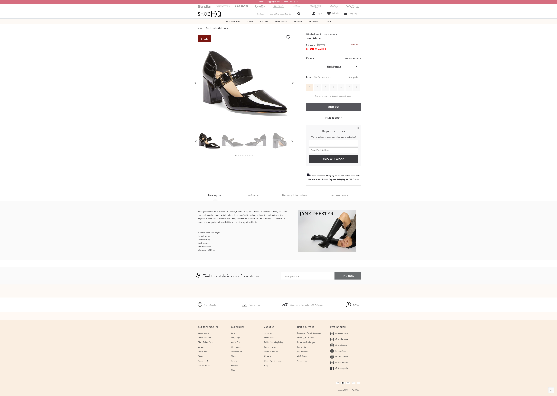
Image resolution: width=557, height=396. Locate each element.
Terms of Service (271, 351)
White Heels (203, 351)
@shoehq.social (341, 333)
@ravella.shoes (341, 362)
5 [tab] (246, 155)
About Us (268, 332)
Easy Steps (235, 337)
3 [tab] (241, 155)
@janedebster (341, 345)
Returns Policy (339, 195)
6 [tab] (248, 155)
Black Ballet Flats (205, 342)
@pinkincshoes (341, 356)
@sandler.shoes (341, 339)
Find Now (348, 276)
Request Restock (333, 159)
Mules (200, 356)
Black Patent (333, 66)
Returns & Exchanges (306, 342)
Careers (267, 356)
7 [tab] (250, 155)
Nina (233, 370)
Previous (193, 82)
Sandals (201, 346)
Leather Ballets (204, 365)
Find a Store (269, 337)
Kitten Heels (203, 360)
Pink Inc (234, 365)
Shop (200, 28)
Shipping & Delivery (305, 337)
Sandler (234, 332)
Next (294, 82)
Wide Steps (235, 346)
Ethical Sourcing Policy (273, 342)
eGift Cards (302, 356)
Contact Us (302, 360)
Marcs (233, 356)
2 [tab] (239, 155)
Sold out (333, 107)
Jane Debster (313, 38)
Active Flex (235, 342)
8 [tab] (253, 155)
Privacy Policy (270, 346)
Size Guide (252, 195)
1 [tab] (236, 155)
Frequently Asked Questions (309, 332)
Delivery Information (294, 195)
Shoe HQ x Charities (273, 360)
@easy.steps (340, 350)
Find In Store (333, 118)
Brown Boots (203, 332)
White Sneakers (204, 337)
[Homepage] (209, 14)
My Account (302, 351)
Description (215, 195)
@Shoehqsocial (341, 368)
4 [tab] (243, 155)
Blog (266, 365)
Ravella (234, 360)
